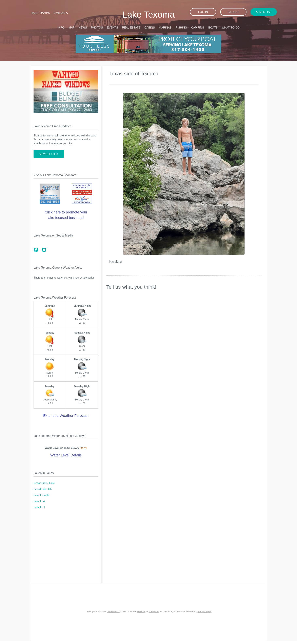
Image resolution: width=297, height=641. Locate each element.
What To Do (231, 27)
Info (61, 27)
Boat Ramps (41, 12)
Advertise (264, 12)
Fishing (181, 27)
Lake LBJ (39, 507)
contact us (154, 611)
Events (112, 27)
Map (71, 27)
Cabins (149, 27)
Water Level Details (66, 455)
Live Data (61, 12)
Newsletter (48, 154)
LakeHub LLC (113, 611)
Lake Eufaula (41, 495)
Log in (203, 12)
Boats (213, 27)
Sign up (233, 12)
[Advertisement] (66, 548)
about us (141, 611)
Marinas (165, 27)
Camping (197, 27)
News (83, 27)
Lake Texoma (148, 14)
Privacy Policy (205, 611)
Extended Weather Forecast (65, 416)
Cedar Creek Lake (44, 483)
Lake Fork (39, 501)
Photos (97, 27)
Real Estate (131, 27)
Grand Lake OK (43, 489)
